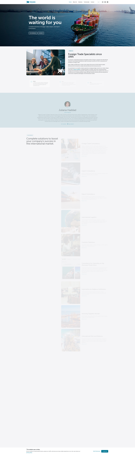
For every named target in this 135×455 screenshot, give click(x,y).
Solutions (80, 2)
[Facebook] (105, 2)
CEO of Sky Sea (67, 109)
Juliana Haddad (77, 69)
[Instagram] (103, 2)
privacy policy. (29, 452)
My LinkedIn (71, 120)
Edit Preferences (96, 451)
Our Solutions (33, 33)
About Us (75, 2)
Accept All (105, 451)
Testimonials (86, 2)
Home (70, 2)
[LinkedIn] (107, 2)
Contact (92, 2)
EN (98, 2)
